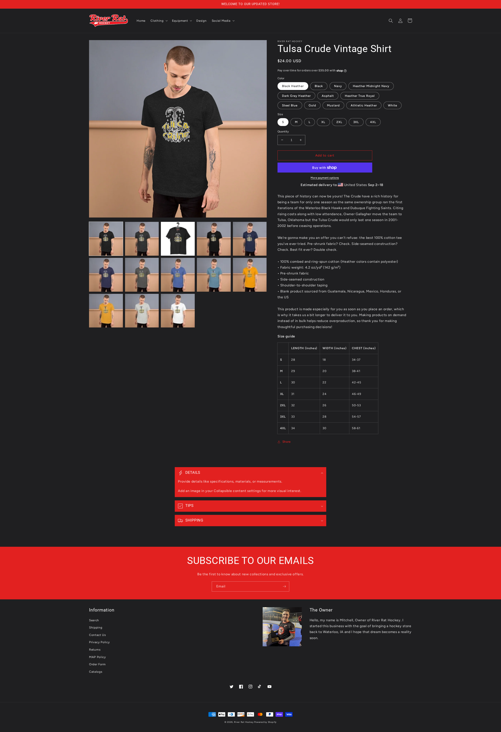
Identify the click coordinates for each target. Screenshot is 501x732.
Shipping (95, 627)
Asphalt (328, 96)
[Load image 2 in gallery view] (142, 239)
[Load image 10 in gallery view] (250, 275)
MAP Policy (97, 657)
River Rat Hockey (243, 722)
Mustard (333, 105)
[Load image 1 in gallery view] (106, 239)
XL (323, 122)
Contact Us (97, 635)
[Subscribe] (284, 586)
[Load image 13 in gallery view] (178, 311)
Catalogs (95, 672)
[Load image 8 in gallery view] (178, 275)
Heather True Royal (360, 96)
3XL (356, 122)
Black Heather (293, 86)
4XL (373, 122)
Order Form (97, 664)
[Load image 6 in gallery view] (106, 275)
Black (319, 86)
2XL (339, 122)
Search (94, 620)
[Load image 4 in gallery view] (214, 239)
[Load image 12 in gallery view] (142, 311)
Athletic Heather (364, 105)
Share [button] (286, 441)
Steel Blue (290, 105)
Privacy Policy (99, 642)
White (392, 105)
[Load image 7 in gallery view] (142, 275)
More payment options (325, 177)
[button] (158, 20)
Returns (95, 649)
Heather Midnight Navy (371, 86)
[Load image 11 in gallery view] (106, 311)
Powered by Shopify (265, 722)
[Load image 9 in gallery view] (214, 275)
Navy (338, 86)
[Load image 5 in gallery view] (250, 239)
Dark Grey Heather (296, 96)
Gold (312, 105)
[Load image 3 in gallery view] (178, 239)
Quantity (283, 131)
